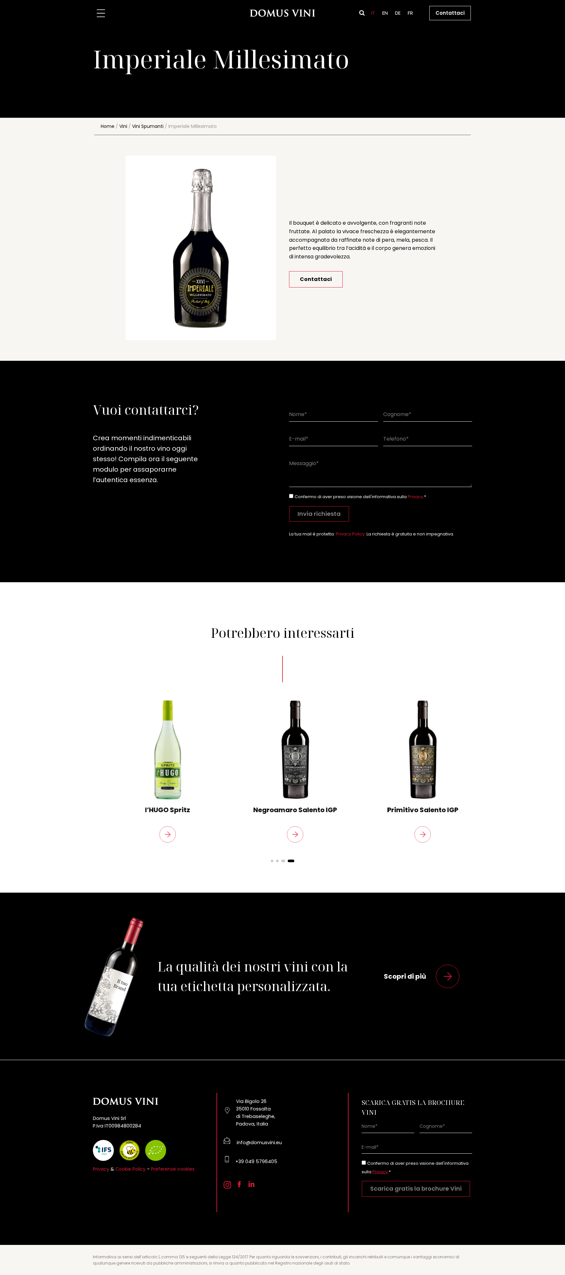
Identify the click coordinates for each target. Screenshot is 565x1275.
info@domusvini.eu (259, 1142)
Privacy (415, 496)
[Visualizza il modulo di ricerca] (362, 13)
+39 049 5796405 (256, 1161)
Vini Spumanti (147, 126)
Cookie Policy (130, 1169)
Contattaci (450, 12)
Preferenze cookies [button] (173, 1169)
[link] (155, 771)
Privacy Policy (350, 534)
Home (107, 126)
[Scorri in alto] (548, 1252)
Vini (123, 126)
